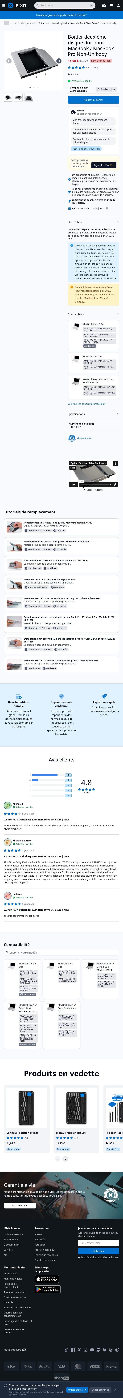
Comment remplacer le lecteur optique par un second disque (93, 131)
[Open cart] (111, 5)
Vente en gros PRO (45, 1249)
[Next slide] (65, 1159)
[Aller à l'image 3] (38, 87)
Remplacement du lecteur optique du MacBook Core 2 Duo (56, 541)
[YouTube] (92, 1350)
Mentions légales (13, 1278)
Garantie (8, 1302)
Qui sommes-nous (13, 1234)
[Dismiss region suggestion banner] (115, 1390)
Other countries (100, 1389)
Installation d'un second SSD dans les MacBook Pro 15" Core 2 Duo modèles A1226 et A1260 (69, 640)
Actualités (40, 1239)
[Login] (118, 5)
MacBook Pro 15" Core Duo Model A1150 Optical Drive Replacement (61, 660)
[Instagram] (86, 1350)
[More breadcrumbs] (6, 23)
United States (75, 1389)
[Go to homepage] (18, 5)
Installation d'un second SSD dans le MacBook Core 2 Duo (56, 560)
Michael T (18, 803)
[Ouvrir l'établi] (104, 5)
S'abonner (98, 1251)
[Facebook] (73, 1350)
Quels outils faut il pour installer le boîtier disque (91, 141)
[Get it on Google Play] (48, 1289)
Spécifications (76, 414)
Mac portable (28, 23)
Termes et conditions (15, 1292)
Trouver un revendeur (46, 1254)
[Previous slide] (58, 1159)
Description (75, 222)
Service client (11, 1239)
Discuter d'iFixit (12, 1244)
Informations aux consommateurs (13, 1314)
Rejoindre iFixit (104, 165)
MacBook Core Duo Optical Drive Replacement (49, 579)
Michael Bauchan (22, 840)
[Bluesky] (104, 1350)
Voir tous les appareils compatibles (87, 403)
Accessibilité (10, 1273)
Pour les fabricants (45, 1260)
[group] (9, 61)
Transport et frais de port (17, 1307)
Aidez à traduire (12, 1349)
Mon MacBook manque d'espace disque (90, 121)
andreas (17, 894)
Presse (38, 1234)
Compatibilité (76, 314)
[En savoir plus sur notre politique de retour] (107, 208)
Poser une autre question (86, 148)
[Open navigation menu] (4, 5)
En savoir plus (19, 1205)
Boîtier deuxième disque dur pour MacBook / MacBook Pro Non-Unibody (77, 23)
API (5, 1254)
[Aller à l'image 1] (30, 87)
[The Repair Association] (117, 1350)
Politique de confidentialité (11, 1285)
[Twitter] (79, 1350)
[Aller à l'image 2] (34, 87)
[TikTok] (66, 1350)
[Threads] (111, 1350)
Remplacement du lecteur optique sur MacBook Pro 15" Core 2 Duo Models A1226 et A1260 (69, 618)
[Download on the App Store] (47, 1279)
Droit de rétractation (15, 1297)
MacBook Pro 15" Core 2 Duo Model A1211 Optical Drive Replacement (62, 598)
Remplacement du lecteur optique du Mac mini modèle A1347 (58, 522)
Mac (14, 23)
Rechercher (108, 89)
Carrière (8, 1249)
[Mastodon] (98, 1350)
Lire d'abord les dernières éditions (99, 1257)
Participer (40, 1244)
